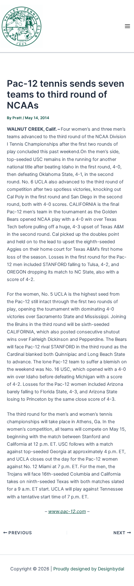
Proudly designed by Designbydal (88, 569)
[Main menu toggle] (127, 26)
